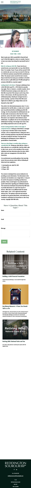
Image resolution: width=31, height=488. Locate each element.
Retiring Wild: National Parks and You (14, 341)
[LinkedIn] (17, 469)
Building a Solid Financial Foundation (14, 276)
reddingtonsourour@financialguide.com (15, 476)
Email (2, 219)
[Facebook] (14, 469)
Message (3, 228)
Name (2, 210)
